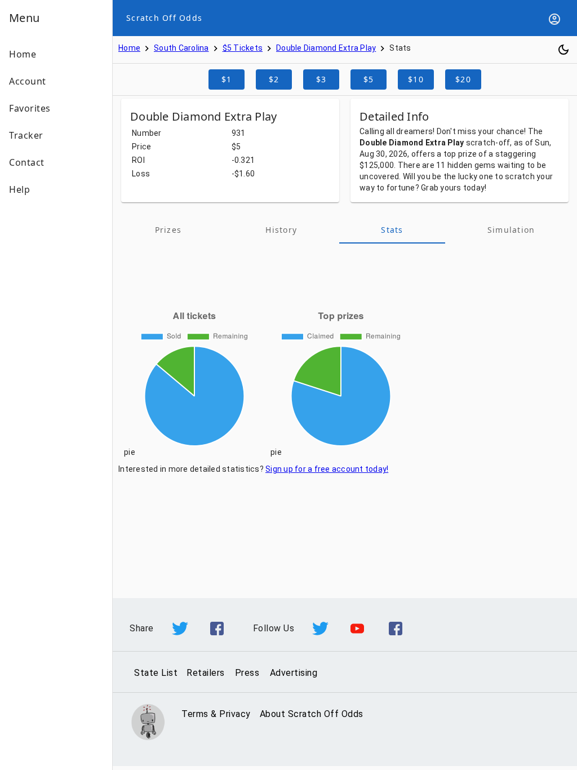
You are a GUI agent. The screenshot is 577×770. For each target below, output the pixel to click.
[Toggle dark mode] (563, 49)
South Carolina (181, 47)
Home (129, 47)
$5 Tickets (243, 47)
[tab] (168, 230)
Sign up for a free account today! (326, 468)
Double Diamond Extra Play (326, 47)
